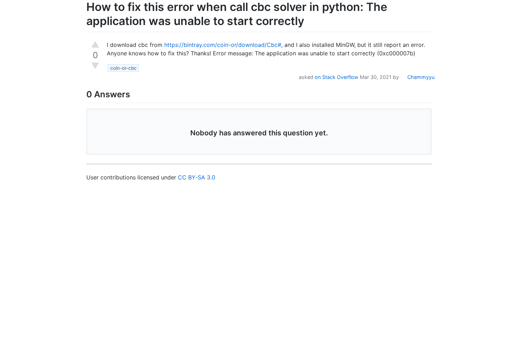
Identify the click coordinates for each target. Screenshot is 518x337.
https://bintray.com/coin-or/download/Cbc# (222, 44)
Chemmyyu (420, 77)
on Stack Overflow (336, 77)
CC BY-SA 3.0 (196, 177)
